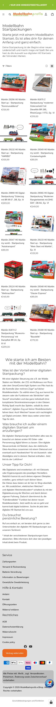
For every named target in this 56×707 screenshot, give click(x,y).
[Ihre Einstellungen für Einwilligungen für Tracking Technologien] (51, 702)
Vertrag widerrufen (14, 653)
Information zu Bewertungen (15, 577)
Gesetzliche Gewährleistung (15, 582)
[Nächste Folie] (52, 5)
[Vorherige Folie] (3, 5)
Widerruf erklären (10, 609)
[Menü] (3, 14)
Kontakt (6, 599)
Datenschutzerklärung (12, 627)
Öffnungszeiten (9, 604)
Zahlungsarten (9, 561)
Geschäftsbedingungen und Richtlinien (28, 701)
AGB (4, 621)
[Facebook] (25, 646)
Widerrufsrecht (9, 632)
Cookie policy (8, 642)
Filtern (9, 66)
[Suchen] (10, 14)
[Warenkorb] (52, 14)
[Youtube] (30, 646)
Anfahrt (5, 594)
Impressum (7, 637)
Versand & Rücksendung (14, 566)
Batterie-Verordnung (12, 572)
